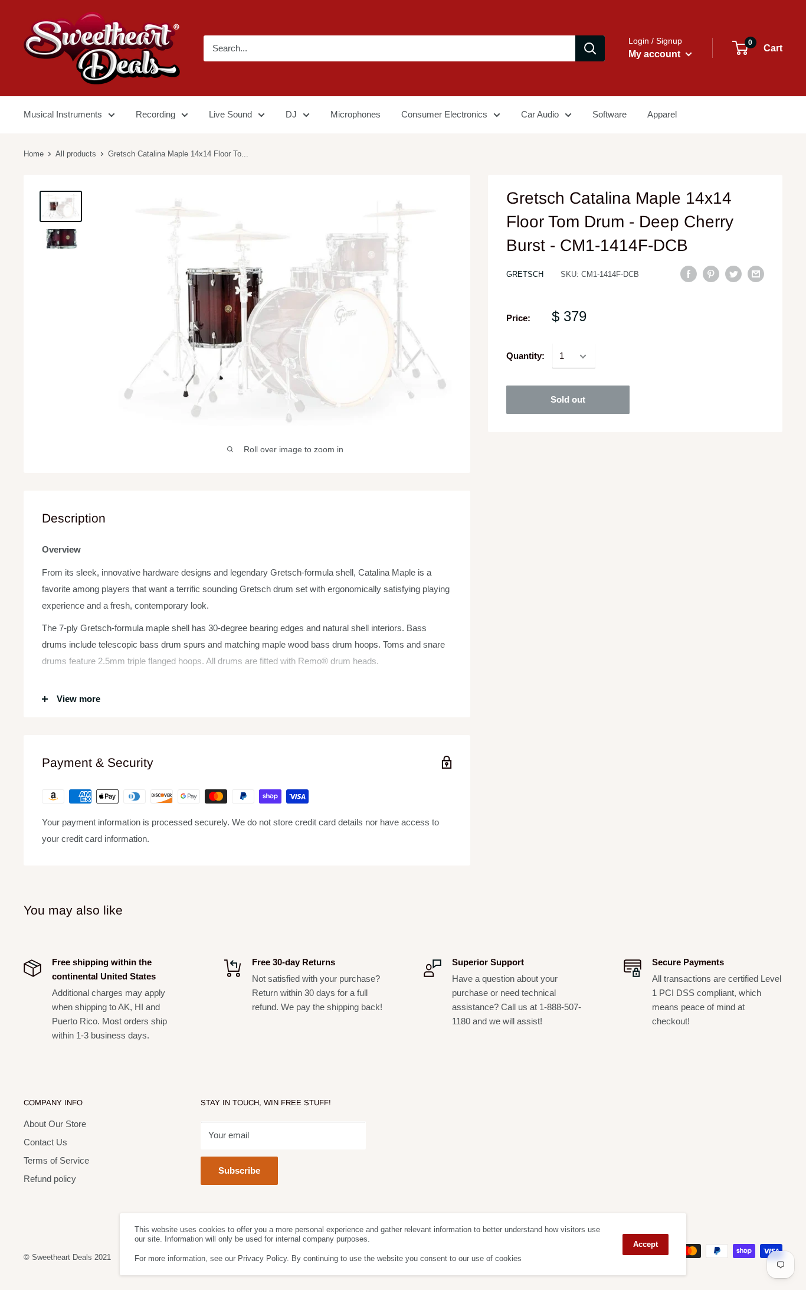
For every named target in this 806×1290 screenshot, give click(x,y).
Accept (645, 1244)
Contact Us (45, 1142)
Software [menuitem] (609, 114)
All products (75, 153)
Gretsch (524, 274)
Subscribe (239, 1170)
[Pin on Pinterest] (711, 273)
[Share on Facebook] (688, 273)
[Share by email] (756, 273)
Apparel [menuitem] (662, 114)
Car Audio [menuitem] (540, 114)
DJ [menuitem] (291, 114)
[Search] (590, 48)
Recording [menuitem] (155, 114)
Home (34, 153)
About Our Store (55, 1124)
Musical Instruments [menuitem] (63, 114)
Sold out (568, 400)
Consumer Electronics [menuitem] (444, 114)
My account (655, 54)
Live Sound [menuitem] (230, 114)
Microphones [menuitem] (355, 114)
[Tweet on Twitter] (733, 273)
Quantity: (525, 356)
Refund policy (50, 1179)
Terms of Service (56, 1160)
